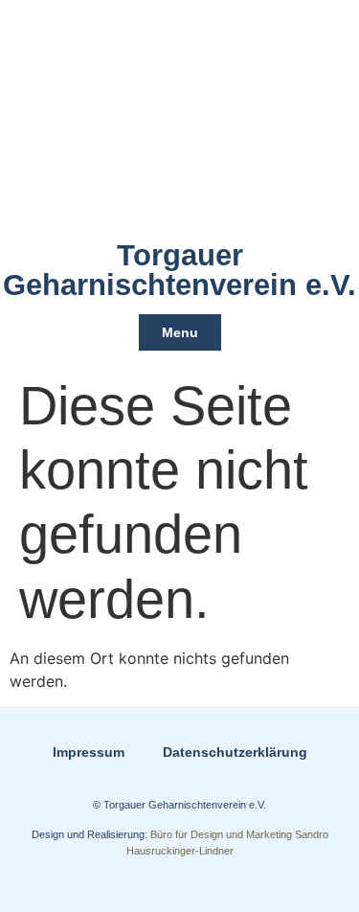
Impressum (88, 752)
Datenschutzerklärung (235, 752)
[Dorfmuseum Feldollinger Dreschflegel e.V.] (180, 119)
